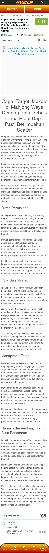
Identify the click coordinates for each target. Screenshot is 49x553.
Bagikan (25, 550)
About (34, 550)
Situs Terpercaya (17, 16)
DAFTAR (12, 9)
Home (5, 550)
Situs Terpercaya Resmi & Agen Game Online (26, 532)
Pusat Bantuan (43, 549)
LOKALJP (4, 16)
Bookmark (15, 550)
